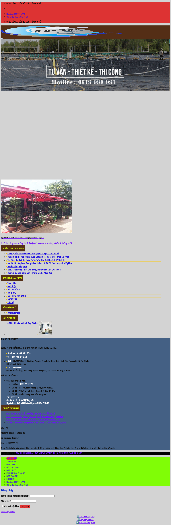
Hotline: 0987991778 (15, 14)
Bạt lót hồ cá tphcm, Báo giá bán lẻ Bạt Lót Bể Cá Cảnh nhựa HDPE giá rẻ (39, 263)
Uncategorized (13, 312)
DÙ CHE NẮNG (13, 289)
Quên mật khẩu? (8, 511)
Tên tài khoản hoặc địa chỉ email (15, 495)
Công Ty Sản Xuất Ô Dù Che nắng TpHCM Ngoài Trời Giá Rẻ (33, 253)
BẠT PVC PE (12, 299)
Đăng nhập (25, 506)
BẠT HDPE (11, 292)
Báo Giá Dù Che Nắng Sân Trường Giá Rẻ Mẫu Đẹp (29, 272)
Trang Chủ (12, 283)
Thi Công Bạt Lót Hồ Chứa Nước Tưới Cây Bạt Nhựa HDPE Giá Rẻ (36, 259)
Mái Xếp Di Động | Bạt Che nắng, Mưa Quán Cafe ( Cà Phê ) (34, 269)
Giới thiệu (11, 286)
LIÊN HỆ (10, 302)
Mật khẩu (6, 501)
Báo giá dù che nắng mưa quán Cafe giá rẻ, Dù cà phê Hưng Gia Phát (38, 256)
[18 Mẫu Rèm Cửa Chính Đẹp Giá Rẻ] (45, 334)
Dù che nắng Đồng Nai (17, 266)
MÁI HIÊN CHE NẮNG (16, 296)
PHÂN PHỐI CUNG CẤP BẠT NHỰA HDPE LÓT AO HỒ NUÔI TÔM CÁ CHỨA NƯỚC (49, 453)
